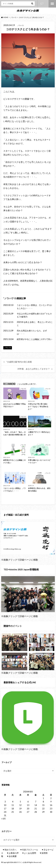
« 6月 (3, 818)
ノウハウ (8, 298)
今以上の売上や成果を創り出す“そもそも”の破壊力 (34, 315)
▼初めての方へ (9, 849)
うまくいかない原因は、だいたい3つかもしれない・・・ (34, 306)
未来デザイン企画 (19, 862)
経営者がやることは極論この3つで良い (34, 339)
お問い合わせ (42, 4)
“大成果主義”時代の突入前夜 (19, 362)
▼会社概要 (12, 856)
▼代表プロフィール (29, 849)
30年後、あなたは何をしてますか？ (33, 369)
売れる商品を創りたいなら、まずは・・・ (32, 332)
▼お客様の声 (13, 853)
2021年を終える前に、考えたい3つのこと (35, 323)
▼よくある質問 (29, 853)
